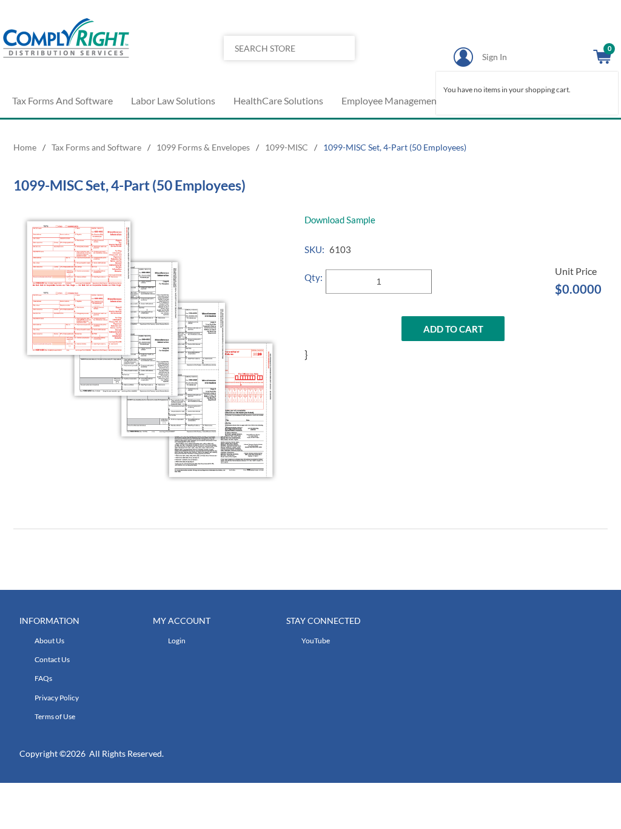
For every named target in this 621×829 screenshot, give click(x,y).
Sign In (494, 57)
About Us (49, 640)
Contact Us (52, 659)
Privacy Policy (57, 697)
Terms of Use (55, 716)
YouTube (315, 640)
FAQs (43, 678)
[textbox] (275, 48)
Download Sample (339, 219)
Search (341, 72)
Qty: (313, 277)
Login (177, 640)
